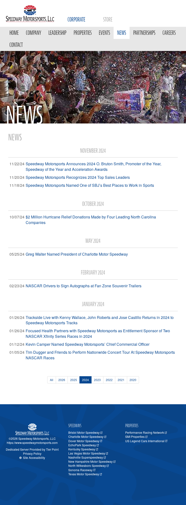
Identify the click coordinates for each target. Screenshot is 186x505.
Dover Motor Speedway (83, 441)
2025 (73, 380)
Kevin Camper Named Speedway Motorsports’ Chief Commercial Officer (87, 344)
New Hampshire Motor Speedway (90, 461)
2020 (133, 380)
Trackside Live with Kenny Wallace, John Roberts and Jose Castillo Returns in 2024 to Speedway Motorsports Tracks (100, 320)
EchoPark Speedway (82, 445)
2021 (121, 380)
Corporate (76, 19)
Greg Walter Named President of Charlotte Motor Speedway (77, 254)
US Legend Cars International (144, 441)
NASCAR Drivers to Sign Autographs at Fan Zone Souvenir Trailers (83, 286)
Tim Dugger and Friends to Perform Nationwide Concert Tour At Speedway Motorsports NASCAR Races (100, 355)
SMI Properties (135, 436)
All (51, 380)
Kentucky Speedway (81, 449)
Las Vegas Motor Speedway (86, 453)
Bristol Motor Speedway (84, 432)
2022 (109, 380)
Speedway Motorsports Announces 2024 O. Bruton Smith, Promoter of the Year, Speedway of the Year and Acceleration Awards (93, 166)
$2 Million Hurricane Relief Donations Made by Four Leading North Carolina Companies (91, 219)
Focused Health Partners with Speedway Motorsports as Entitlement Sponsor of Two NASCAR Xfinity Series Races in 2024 (98, 333)
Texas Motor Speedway (83, 474)
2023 (97, 380)
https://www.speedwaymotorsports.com (32, 442)
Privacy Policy (32, 453)
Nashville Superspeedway (85, 457)
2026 (61, 380)
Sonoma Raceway (80, 470)
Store (107, 19)
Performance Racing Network (144, 432)
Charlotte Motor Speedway (85, 436)
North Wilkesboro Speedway (87, 465)
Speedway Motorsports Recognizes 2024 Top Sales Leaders (78, 177)
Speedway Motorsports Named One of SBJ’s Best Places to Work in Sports (90, 185)
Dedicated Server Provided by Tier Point (32, 449)
